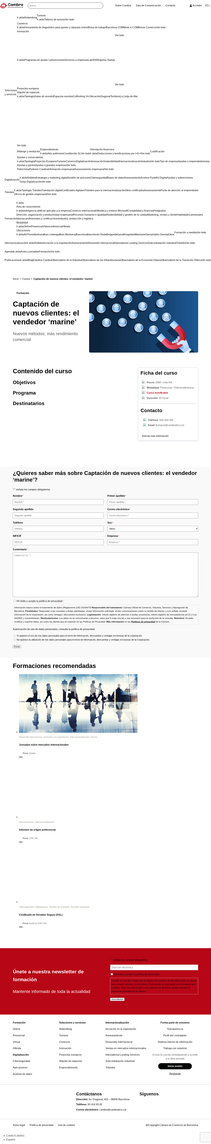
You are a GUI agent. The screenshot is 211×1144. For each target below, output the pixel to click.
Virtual (16, 1042)
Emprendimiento (68, 1067)
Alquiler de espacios (70, 1061)
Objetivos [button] (24, 382)
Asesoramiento (26, 822)
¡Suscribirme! (117, 999)
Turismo (63, 1035)
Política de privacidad (41, 1125)
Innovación (65, 1048)
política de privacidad (50, 601)
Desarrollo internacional (30, 737)
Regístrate (175, 1073)
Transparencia (175, 1029)
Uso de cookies (66, 1125)
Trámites (110, 1067)
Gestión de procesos (59, 907)
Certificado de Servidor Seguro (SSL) (40, 914)
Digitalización (41, 907)
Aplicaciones (20, 1067)
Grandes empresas (80, 907)
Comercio (64, 1042)
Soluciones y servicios (72, 1022)
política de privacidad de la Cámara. (129, 991)
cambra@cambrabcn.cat (112, 1109)
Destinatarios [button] (28, 403)
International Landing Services (123, 1054)
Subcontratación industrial (120, 1061)
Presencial (19, 1035)
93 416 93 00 (95, 1104)
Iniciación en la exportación (121, 1029)
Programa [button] (24, 393)
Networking (65, 1029)
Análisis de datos (22, 1074)
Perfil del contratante (175, 1035)
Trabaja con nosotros (175, 1048)
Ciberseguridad (26, 907)
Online (16, 1029)
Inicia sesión (175, 1066)
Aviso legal (19, 1125)
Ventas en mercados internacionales (126, 1048)
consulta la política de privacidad (77, 629)
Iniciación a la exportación (56, 737)
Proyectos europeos (70, 1054)
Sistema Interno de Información (175, 1042)
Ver (21, 757)
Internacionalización (79, 737)
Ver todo (119, 84)
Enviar (17, 646)
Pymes (94, 737)
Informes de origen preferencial (37, 829)
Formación (19, 1022)
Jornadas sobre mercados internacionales (44, 744)
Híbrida (17, 1048)
